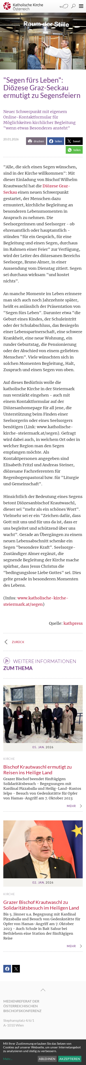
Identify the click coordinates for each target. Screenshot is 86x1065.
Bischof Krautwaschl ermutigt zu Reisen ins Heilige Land (37, 769)
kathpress (73, 623)
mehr (71, 806)
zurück (18, 642)
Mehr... (7, 1059)
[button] (36, 141)
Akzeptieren (69, 1059)
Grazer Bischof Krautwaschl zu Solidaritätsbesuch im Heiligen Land (41, 905)
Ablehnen (47, 1059)
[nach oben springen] (43, 990)
